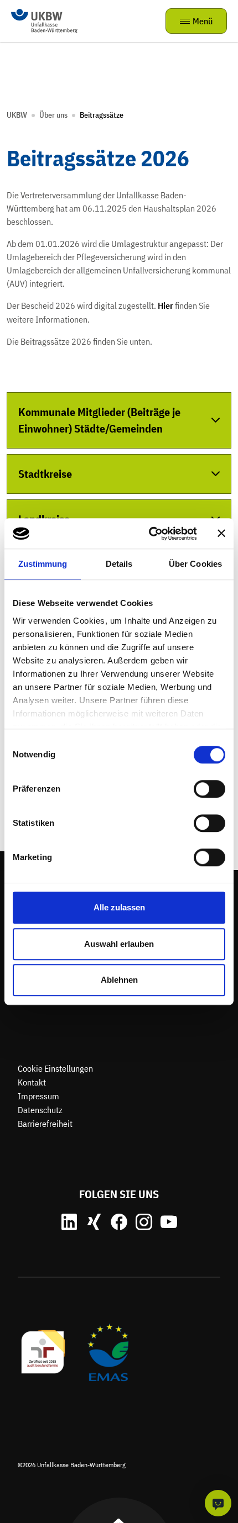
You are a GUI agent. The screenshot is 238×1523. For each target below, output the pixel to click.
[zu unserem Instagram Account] (144, 1222)
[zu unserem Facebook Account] (119, 1222)
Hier (165, 305)
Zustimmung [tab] (43, 563)
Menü (203, 21)
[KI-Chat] (218, 1503)
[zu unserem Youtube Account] (169, 1222)
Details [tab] (119, 563)
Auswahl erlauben (119, 943)
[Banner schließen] (221, 533)
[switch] (209, 789)
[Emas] (108, 1351)
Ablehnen (119, 979)
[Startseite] (44, 19)
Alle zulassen (119, 907)
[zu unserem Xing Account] (94, 1222)
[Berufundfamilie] (43, 1351)
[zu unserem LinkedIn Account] (69, 1222)
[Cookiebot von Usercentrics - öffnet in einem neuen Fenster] (149, 533)
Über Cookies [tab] (195, 563)
